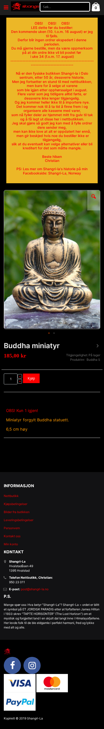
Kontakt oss (12, 536)
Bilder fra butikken (17, 512)
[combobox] (65, 7)
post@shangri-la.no (34, 589)
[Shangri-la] (30, 6)
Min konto (11, 544)
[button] (93, 200)
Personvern (12, 528)
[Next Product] (97, 345)
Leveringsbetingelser (18, 520)
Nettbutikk (11, 496)
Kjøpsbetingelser (15, 504)
